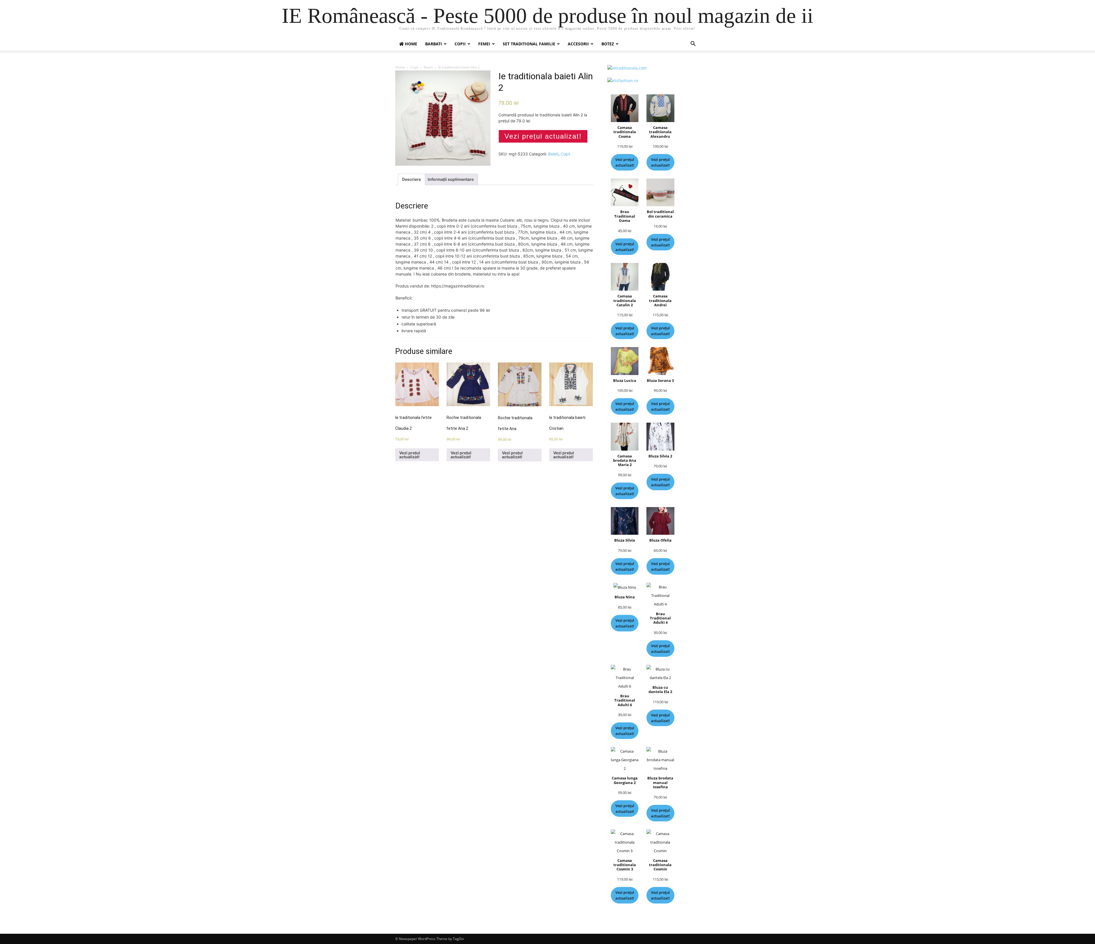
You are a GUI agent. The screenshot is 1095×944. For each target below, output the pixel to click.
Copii (460, 43)
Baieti (428, 67)
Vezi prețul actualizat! (543, 136)
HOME (410, 43)
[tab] (411, 179)
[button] (693, 44)
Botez (607, 43)
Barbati (433, 43)
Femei (484, 43)
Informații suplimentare (451, 179)
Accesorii (578, 43)
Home (400, 67)
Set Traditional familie (529, 43)
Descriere (411, 179)
